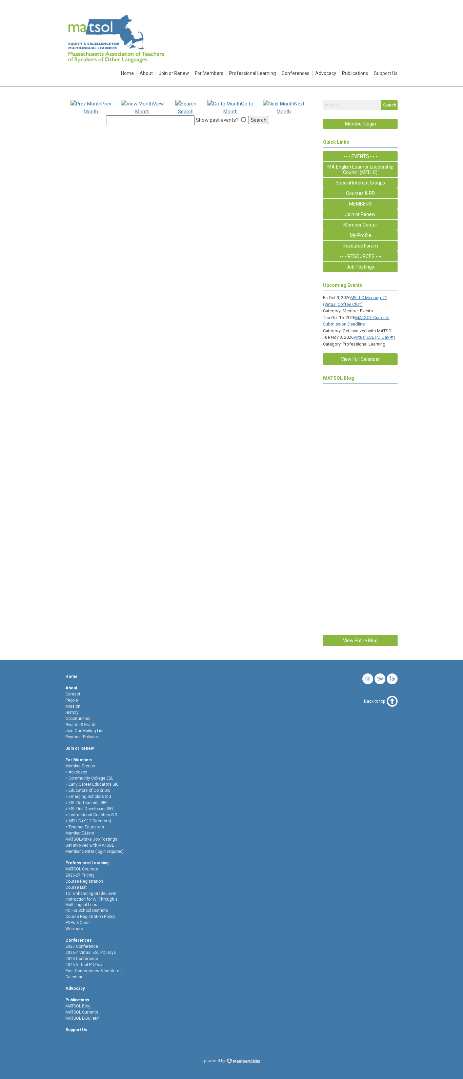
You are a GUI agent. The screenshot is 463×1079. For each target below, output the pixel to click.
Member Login (360, 123)
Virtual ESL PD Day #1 (374, 337)
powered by (215, 1061)
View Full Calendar (360, 359)
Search (389, 105)
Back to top (374, 701)
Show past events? (217, 120)
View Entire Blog (360, 640)
